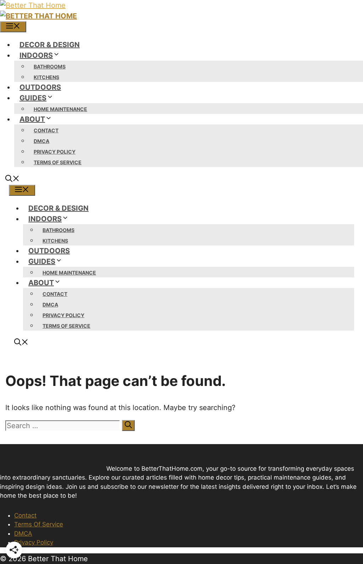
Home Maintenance (60, 109)
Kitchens (46, 77)
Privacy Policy (55, 152)
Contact (46, 130)
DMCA (41, 141)
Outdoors (40, 87)
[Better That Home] (38, 16)
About (32, 119)
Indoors (36, 55)
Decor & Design (49, 44)
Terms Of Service (58, 162)
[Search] (128, 425)
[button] (12, 179)
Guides (32, 98)
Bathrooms (50, 66)
